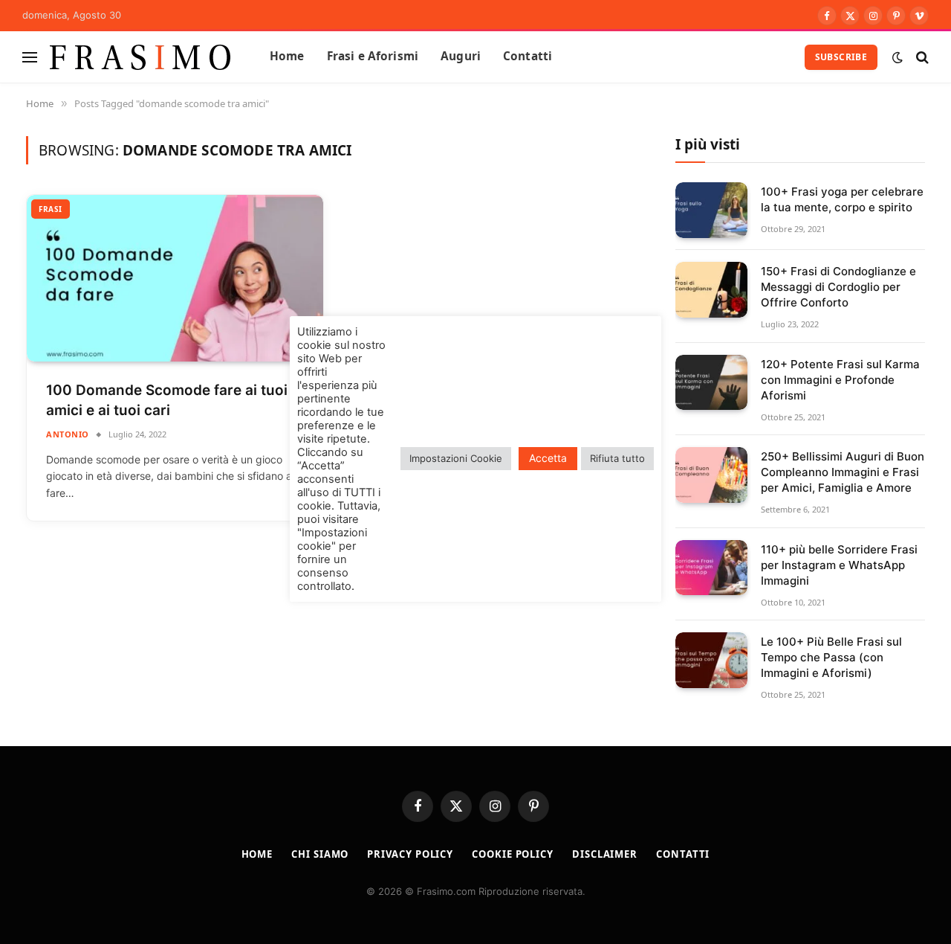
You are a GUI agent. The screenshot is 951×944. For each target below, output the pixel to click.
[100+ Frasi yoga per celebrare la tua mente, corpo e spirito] (711, 210)
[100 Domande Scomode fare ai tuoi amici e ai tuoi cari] (175, 278)
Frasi (50, 209)
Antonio (67, 434)
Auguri (461, 56)
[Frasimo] (140, 57)
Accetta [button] (548, 458)
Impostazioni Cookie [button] (455, 458)
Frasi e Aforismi (372, 56)
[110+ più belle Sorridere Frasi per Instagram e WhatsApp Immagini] (711, 568)
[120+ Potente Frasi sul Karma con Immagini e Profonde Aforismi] (711, 383)
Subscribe (841, 57)
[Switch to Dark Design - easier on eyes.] (897, 57)
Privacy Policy (410, 854)
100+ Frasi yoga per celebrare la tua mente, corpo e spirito (842, 199)
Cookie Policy (513, 854)
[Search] (921, 57)
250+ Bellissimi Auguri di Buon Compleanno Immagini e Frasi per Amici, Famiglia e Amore (842, 472)
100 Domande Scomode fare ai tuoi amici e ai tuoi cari (167, 400)
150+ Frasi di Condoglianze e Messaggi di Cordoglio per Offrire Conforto (838, 286)
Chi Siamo (319, 854)
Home (287, 56)
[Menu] (29, 57)
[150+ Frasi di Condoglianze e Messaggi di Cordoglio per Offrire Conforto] (711, 290)
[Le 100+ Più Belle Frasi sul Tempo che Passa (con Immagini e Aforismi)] (711, 660)
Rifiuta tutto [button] (617, 458)
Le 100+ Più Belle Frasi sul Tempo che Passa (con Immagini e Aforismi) (831, 657)
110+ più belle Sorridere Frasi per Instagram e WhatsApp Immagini (839, 565)
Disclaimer (604, 854)
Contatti (527, 56)
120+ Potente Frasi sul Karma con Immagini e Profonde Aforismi (840, 379)
